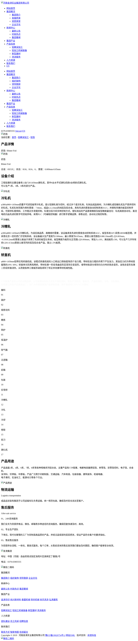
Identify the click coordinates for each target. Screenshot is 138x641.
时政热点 (16, 34)
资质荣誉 (16, 21)
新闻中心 (10, 28)
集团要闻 (16, 37)
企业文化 (16, 24)
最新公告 (16, 31)
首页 (14, 137)
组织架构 (16, 81)
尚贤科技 (91, 635)
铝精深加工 (17, 47)
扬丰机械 (35, 599)
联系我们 (10, 63)
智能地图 (14, 632)
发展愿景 (16, 18)
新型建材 (16, 54)
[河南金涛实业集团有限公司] (15, 3)
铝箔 (32, 137)
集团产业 (10, 41)
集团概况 (10, 11)
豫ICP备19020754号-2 (55, 635)
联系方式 (5, 632)
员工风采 (14, 621)
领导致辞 (16, 84)
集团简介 (16, 15)
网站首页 (10, 8)
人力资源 (10, 60)
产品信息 (10, 44)
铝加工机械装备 (19, 50)
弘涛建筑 (53, 599)
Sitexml (18, 131)
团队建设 (5, 621)
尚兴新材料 (15, 599)
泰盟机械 (26, 599)
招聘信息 (23, 621)
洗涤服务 (16, 57)
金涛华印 (5, 599)
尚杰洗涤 (44, 599)
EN (7, 66)
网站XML (70, 635)
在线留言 (23, 632)
